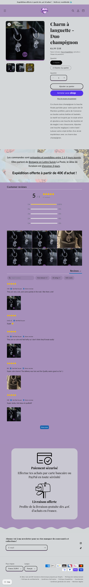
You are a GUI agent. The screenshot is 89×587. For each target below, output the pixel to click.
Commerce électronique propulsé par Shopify (48, 577)
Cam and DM (29, 577)
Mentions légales (77, 581)
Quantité (53, 73)
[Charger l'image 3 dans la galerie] (30, 67)
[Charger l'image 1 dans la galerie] (10, 67)
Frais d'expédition (67, 52)
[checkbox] (69, 278)
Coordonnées (79, 579)
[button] (4, 10)
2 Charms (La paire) (61, 68)
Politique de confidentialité (30, 579)
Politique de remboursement (74, 577)
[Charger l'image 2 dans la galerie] (20, 67)
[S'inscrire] (44, 548)
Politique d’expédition (66, 579)
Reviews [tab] (75, 270)
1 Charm (56, 63)
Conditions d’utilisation (48, 579)
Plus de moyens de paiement (66, 98)
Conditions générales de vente (60, 581)
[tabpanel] (44, 353)
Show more (44, 427)
